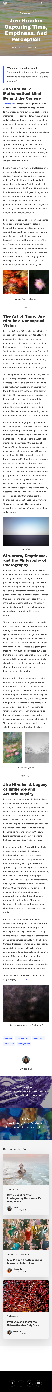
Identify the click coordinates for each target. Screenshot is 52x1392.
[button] (47, 3)
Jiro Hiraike (8, 103)
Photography (26, 13)
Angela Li (18, 47)
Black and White (23, 1038)
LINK (25, 979)
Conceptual (38, 1038)
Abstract (8, 1038)
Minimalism (9, 1044)
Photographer (24, 1044)
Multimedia (12, 1254)
